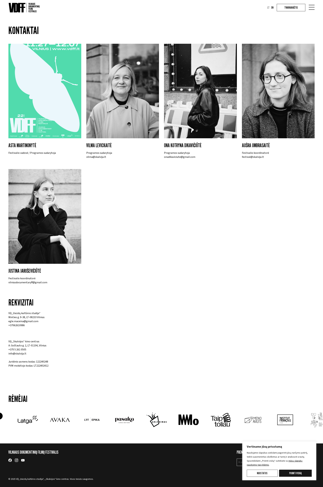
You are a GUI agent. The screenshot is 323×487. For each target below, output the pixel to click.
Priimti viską (295, 473)
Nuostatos (262, 473)
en (272, 7)
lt (268, 7)
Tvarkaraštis (291, 7)
